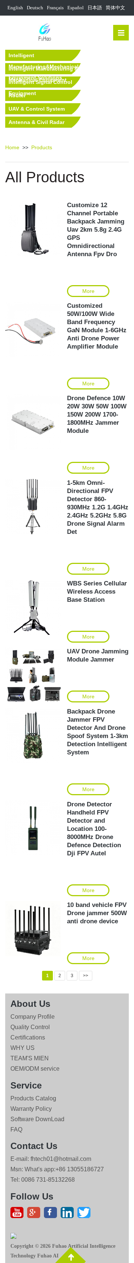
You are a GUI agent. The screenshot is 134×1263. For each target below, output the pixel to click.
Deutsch (35, 7)
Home (12, 147)
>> (85, 975)
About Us (30, 1004)
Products (41, 147)
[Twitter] (85, 1215)
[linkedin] (69, 1215)
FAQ (16, 1129)
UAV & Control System (37, 109)
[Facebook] (52, 1215)
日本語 (94, 7)
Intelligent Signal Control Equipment (40, 83)
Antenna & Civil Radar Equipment (36, 123)
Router (17, 95)
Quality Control (30, 1027)
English (15, 7)
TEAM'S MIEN (29, 1058)
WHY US (22, 1048)
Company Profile (32, 1017)
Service (26, 1085)
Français (55, 7)
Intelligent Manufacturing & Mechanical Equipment (43, 70)
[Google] (35, 1215)
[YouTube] (18, 1215)
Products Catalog (33, 1098)
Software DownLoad (37, 1119)
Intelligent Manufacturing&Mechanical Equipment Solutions (44, 56)
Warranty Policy (31, 1109)
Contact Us (33, 1146)
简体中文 (115, 7)
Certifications (27, 1037)
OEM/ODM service (35, 1068)
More (88, 291)
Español (75, 7)
